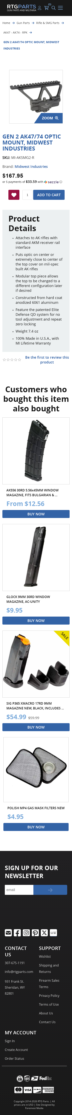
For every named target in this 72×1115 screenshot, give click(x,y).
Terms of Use (49, 1004)
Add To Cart (49, 194)
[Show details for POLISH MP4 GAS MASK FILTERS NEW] (36, 769)
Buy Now (36, 514)
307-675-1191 (15, 963)
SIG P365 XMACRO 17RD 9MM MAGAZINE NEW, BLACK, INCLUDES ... (35, 705)
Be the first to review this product (47, 359)
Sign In (10, 1041)
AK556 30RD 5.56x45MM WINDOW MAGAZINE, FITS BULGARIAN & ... (32, 492)
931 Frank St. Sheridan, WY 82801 (15, 987)
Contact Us (47, 1022)
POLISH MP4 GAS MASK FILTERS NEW (36, 808)
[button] (36, 182)
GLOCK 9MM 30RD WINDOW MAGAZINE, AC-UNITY (28, 599)
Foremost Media (34, 1108)
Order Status (14, 1058)
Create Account (16, 1050)
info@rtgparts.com (19, 971)
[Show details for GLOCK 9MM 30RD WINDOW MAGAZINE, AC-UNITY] (36, 557)
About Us (46, 1013)
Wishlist (45, 956)
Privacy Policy (49, 995)
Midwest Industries (31, 166)
